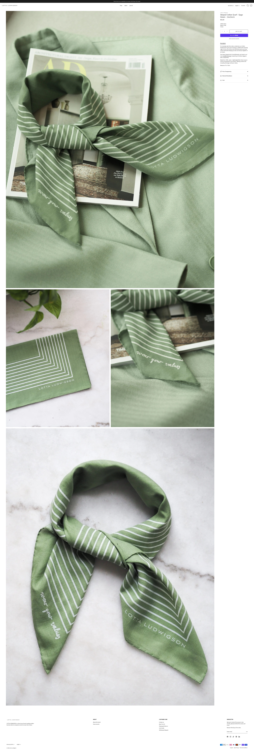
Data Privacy (236, 747)
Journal (131, 5)
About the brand (96, 722)
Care (223, 80)
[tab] (223, 43)
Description (223, 43)
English (237, 5)
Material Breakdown (227, 75)
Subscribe (127, 383)
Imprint (231, 747)
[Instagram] (230, 736)
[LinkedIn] (239, 736)
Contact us (161, 722)
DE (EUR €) (230, 5)
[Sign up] (246, 731)
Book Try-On (162, 724)
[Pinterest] (236, 736)
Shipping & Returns (163, 726)
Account (243, 5)
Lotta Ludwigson (224, 12)
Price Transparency (226, 71)
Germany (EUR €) (10, 744)
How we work (96, 724)
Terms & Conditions (243, 747)
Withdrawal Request (163, 730)
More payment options (234, 38)
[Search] (247, 5)
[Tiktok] (233, 736)
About (126, 5)
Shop (121, 5)
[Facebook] (227, 736)
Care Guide (161, 728)
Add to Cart (239, 31)
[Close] (140, 367)
